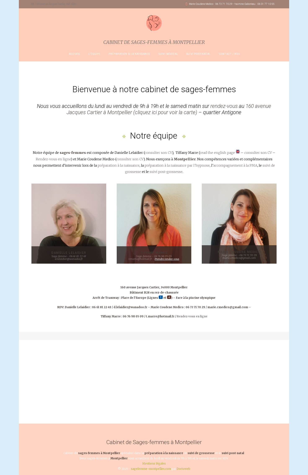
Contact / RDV (229, 53)
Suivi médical (168, 53)
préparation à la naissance (119, 165)
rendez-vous (224, 106)
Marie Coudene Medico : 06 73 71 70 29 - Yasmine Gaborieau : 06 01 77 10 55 (231, 4)
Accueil (74, 53)
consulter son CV (158, 153)
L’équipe (95, 53)
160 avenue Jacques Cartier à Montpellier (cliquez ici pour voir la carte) (169, 109)
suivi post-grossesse (166, 172)
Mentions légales (154, 463)
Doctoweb (183, 469)
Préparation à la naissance (129, 53)
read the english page (218, 153)
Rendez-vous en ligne (53, 159)
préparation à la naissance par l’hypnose (177, 165)
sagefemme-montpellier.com (151, 469)
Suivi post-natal (198, 53)
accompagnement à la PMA (235, 165)
